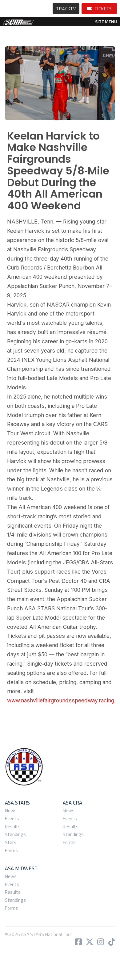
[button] (106, 21)
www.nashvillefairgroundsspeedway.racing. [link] (61, 700)
